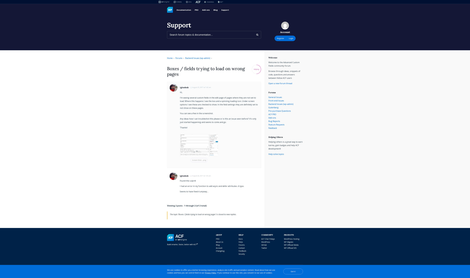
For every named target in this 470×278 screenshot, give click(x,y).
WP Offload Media (291, 245)
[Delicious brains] (220, 2)
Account (219, 248)
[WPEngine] (164, 2)
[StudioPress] (209, 2)
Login (291, 38)
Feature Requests (276, 124)
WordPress (265, 242)
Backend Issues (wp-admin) (197, 58)
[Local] (189, 2)
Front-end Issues (276, 100)
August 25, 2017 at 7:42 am (201, 87)
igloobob (184, 87)
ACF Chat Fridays (268, 239)
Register (280, 38)
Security (242, 254)
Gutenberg (273, 107)
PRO (196, 10)
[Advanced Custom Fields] (170, 10)
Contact (242, 248)
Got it (293, 271)
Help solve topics (276, 154)
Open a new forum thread (280, 83)
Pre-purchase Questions (279, 111)
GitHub (264, 245)
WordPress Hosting (291, 239)
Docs (241, 239)
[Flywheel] (178, 2)
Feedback (272, 128)
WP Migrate (288, 242)
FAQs (241, 242)
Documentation (184, 10)
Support (225, 10)
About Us (219, 242)
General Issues (275, 97)
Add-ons (206, 10)
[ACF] (198, 2)
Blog (215, 10)
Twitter (264, 248)
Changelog (220, 251)
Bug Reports (274, 121)
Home (170, 58)
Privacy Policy (210, 273)
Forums (178, 58)
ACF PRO (272, 114)
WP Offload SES (290, 248)
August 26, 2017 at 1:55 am (201, 176)
